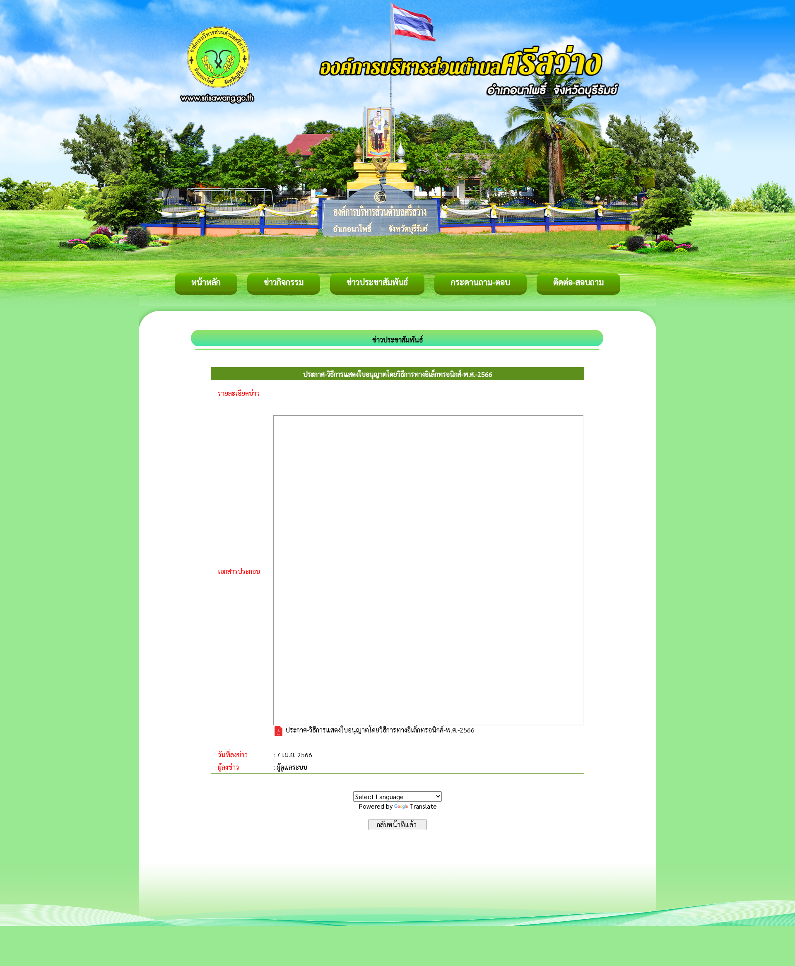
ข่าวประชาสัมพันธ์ (377, 282)
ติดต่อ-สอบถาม (578, 282)
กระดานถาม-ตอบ (480, 282)
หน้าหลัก (206, 282)
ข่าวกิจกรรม (284, 282)
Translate (423, 806)
